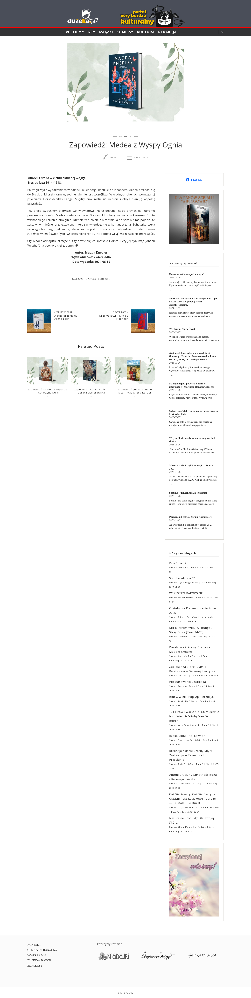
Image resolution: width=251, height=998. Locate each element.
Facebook (77, 279)
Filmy (78, 32)
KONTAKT (34, 944)
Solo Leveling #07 (182, 578)
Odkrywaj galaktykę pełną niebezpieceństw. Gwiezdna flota (193, 412)
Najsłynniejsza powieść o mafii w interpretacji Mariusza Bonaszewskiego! (191, 385)
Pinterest (104, 279)
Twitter (91, 279)
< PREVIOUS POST (63, 312)
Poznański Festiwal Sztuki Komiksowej (191, 516)
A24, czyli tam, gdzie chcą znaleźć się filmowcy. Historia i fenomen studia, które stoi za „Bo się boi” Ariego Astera (192, 356)
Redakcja (167, 32)
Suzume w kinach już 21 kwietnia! (188, 492)
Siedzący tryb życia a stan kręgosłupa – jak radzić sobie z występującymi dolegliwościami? (193, 301)
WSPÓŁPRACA (36, 955)
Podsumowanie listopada (187, 682)
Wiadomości (125, 136)
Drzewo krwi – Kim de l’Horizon (113, 317)
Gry (91, 32)
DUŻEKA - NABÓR (39, 960)
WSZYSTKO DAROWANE (186, 593)
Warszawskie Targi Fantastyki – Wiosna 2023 (191, 467)
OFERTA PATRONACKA (42, 950)
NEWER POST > (120, 312)
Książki (106, 32)
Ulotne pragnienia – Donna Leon (67, 317)
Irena (113, 157)
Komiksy (124, 32)
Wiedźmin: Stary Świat (182, 328)
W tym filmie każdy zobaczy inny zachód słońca (192, 440)
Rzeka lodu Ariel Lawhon (187, 736)
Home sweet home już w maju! (186, 274)
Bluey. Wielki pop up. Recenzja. (191, 697)
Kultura (146, 32)
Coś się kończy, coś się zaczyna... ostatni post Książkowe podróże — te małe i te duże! (193, 798)
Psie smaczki (178, 563)
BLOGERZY (34, 965)
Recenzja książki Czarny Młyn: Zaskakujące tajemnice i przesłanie (190, 755)
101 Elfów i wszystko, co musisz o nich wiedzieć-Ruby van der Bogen (194, 716)
